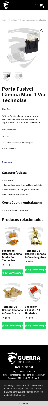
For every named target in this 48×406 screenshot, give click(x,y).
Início (4, 20)
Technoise (12, 148)
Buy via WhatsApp (13, 272)
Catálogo (13, 20)
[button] (41, 30)
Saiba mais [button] (19, 395)
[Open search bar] (35, 5)
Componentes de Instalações (33, 20)
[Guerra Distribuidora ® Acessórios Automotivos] (6, 5)
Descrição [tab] (7, 162)
